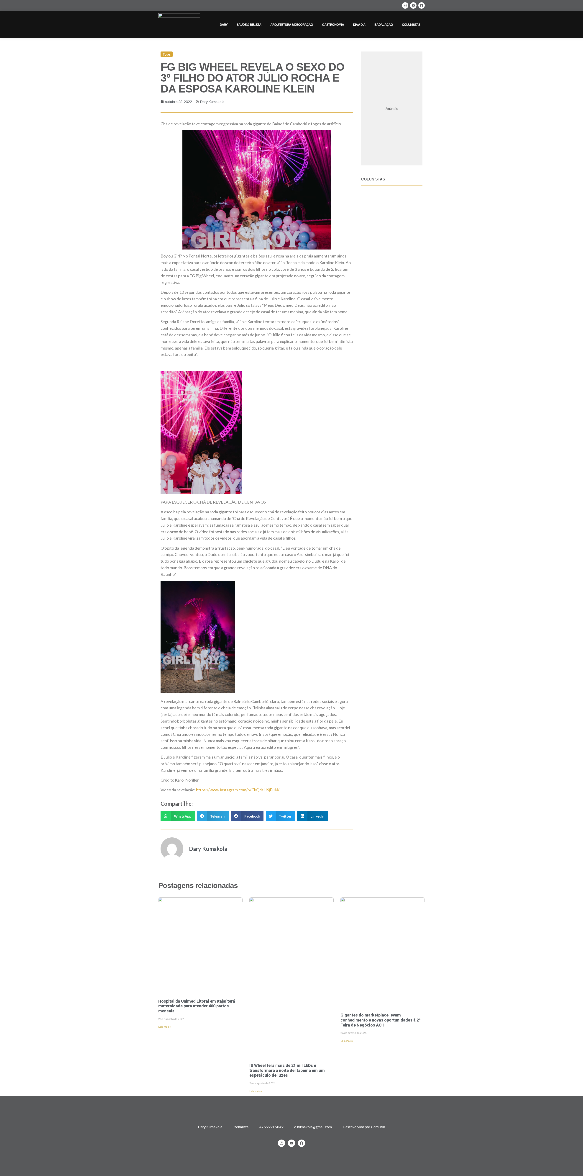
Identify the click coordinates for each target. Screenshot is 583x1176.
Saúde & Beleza (249, 24)
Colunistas (411, 24)
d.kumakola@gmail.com (313, 1127)
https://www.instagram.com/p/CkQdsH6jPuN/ (237, 789)
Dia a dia (359, 24)
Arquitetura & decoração (291, 24)
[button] (178, 816)
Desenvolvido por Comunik (364, 1127)
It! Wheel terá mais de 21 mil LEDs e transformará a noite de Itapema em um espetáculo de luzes (287, 1070)
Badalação (383, 24)
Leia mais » (164, 1026)
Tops (166, 54)
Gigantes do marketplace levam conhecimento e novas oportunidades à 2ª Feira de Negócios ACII (380, 1020)
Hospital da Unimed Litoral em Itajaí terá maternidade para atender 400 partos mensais (196, 1006)
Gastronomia (333, 24)
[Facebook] (421, 5)
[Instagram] (405, 5)
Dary (224, 24)
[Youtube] (413, 5)
